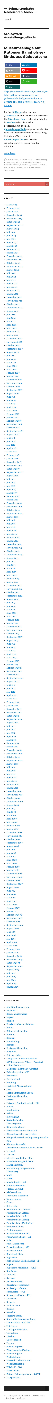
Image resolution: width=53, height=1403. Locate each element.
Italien (10, 1113)
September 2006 (15, 925)
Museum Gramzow (16, 1185)
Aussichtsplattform (15, 139)
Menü (8, 19)
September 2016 (14, 513)
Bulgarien (11, 1051)
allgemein (11, 1010)
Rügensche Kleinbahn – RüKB (21, 1268)
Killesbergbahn (14, 1123)
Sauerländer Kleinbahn (18, 1285)
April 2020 (12, 366)
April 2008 (12, 860)
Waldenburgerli (14, 1353)
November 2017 (14, 465)
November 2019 (14, 383)
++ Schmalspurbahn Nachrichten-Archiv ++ (21, 10)
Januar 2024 (12, 211)
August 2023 (13, 229)
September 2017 (14, 472)
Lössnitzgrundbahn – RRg (19, 1158)
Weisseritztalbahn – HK (18, 1360)
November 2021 (14, 301)
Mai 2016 (11, 527)
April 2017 (11, 489)
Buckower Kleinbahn (17, 1048)
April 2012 (11, 695)
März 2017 (12, 493)
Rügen (18, 112)
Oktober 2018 (13, 427)
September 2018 (14, 431)
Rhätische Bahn (14, 1250)
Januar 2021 (12, 335)
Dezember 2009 (14, 791)
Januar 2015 (12, 582)
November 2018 (14, 424)
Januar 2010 (12, 788)
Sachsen (11, 1278)
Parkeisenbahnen (15, 1226)
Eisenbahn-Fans (17, 119)
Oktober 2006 (13, 921)
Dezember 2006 (14, 915)
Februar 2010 (13, 784)
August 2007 (13, 887)
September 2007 (15, 884)
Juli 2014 (11, 602)
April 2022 (12, 283)
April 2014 (11, 613)
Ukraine (10, 1336)
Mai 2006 (11, 939)
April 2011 (11, 736)
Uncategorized (14, 1340)
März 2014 (12, 616)
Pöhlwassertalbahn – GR (19, 1237)
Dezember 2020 (14, 338)
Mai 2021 (11, 321)
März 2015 (12, 575)
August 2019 (13, 393)
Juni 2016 (11, 524)
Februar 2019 (13, 414)
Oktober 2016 (13, 510)
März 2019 (12, 410)
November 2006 (14, 918)
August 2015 (12, 558)
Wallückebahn (13, 1357)
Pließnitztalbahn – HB (17, 1233)
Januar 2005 (12, 987)
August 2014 (12, 599)
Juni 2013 (11, 647)
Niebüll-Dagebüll (15, 1189)
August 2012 (12, 681)
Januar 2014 (12, 623)
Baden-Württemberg (17, 1014)
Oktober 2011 (13, 716)
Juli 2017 (11, 479)
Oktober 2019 (13, 386)
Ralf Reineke (13, 160)
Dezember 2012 (14, 668)
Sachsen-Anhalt (15, 1281)
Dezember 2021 (14, 297)
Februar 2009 (13, 825)
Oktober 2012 (13, 674)
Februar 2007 (13, 908)
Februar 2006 (13, 949)
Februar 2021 (13, 331)
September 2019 (14, 390)
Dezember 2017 (14, 462)
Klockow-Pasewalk (16, 1144)
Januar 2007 (12, 911)
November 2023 (14, 218)
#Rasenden (10, 115)
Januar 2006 (12, 952)
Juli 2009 (11, 808)
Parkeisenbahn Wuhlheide (19, 1223)
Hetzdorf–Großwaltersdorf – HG (23, 1103)
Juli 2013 (11, 644)
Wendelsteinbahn (15, 1364)
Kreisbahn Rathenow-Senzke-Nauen (25, 1147)
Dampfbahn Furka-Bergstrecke (22, 1058)
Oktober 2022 (13, 263)
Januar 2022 (12, 294)
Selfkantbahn (13, 1305)
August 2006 (13, 928)
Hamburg (11, 1082)
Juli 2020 (11, 355)
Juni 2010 (11, 770)
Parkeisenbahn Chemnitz (19, 1209)
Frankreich (12, 1075)
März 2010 (12, 781)
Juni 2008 (11, 853)
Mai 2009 (11, 815)
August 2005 (13, 969)
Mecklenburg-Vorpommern (20, 1168)
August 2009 (13, 805)
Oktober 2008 (13, 839)
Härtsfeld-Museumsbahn (19, 1086)
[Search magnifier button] (47, 184)
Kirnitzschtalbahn (15, 1127)
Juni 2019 (11, 400)
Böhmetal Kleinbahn (17, 1031)
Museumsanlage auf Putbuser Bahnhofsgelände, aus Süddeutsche (25, 52)
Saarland (11, 1274)
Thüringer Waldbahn (17, 1329)
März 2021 (12, 328)
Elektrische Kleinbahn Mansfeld (22, 1069)
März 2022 (12, 287)
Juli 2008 (11, 849)
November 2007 (14, 877)
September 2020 (15, 349)
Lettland (11, 1151)
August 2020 (13, 352)
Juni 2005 (11, 976)
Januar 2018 (12, 458)
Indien (10, 1106)
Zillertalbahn (13, 1370)
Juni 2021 (11, 318)
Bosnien (11, 1038)
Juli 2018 (11, 438)
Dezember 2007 (14, 873)
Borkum (10, 1034)
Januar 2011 (12, 746)
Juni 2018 (11, 441)
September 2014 (14, 596)
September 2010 (14, 760)
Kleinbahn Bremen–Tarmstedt (22, 1130)
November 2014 (14, 589)
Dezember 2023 (14, 215)
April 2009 (12, 819)
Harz (9, 1089)
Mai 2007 (11, 897)
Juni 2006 (11, 935)
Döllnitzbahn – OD (16, 1065)
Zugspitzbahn (13, 1377)
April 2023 (12, 242)
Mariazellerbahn (15, 1165)
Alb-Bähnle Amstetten (18, 1007)
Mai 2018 (11, 445)
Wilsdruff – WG (14, 1367)
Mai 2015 (11, 568)
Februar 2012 (13, 702)
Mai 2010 (11, 774)
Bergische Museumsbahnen (20, 1024)
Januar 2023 (12, 253)
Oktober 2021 (13, 304)
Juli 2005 (11, 973)
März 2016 (12, 534)
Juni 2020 (11, 359)
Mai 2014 (11, 609)
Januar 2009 (12, 829)
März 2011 (11, 740)
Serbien (10, 1309)
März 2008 (12, 863)
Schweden (12, 1298)
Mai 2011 (11, 733)
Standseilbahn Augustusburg (21, 1319)
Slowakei (11, 1312)
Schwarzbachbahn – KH (18, 1295)
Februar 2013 (13, 661)
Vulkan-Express (14, 1346)
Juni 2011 (11, 729)
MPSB (9, 1178)
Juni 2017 (11, 482)
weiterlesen (9, 153)
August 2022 (13, 270)
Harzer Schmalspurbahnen (20, 1093)
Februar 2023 (13, 249)
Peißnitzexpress (14, 1230)
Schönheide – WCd (16, 1292)
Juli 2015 (11, 561)
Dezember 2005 (14, 956)
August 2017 (12, 475)
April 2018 (11, 448)
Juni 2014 (11, 606)
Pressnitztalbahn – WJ (18, 1247)
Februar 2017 (13, 496)
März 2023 (12, 246)
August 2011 (12, 722)
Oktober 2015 (13, 551)
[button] (12, 65)
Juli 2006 (11, 932)
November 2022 (14, 259)
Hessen (10, 1099)
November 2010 (14, 753)
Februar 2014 (13, 620)
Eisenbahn (42, 165)
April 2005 (12, 983)
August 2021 (12, 311)
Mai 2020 (11, 362)
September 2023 (15, 225)
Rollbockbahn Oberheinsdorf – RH (23, 1261)
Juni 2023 (11, 235)
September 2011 (14, 719)
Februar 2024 (13, 208)
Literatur (11, 1154)
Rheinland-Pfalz (15, 1254)
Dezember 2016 (14, 503)
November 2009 (14, 795)
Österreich (12, 1206)
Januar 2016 (12, 541)
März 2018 (12, 451)
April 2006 (12, 942)
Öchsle (10, 1202)
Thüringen (12, 1326)
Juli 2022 (11, 273)
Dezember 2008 (14, 832)
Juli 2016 (11, 520)
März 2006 (12, 945)
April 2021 (11, 325)
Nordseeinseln (14, 1199)
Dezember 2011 (14, 709)
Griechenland (13, 1079)
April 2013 (11, 654)
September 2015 (14, 554)
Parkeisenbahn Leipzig (18, 1219)
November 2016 (14, 506)
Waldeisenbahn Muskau (18, 1350)
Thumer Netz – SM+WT (18, 1322)
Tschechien (12, 1333)
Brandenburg (13, 1041)
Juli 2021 (11, 314)
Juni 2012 (11, 688)
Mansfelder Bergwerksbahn (20, 1161)
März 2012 (12, 698)
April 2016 (11, 530)
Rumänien (12, 1271)
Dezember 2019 (14, 379)
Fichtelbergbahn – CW (18, 1072)
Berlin (9, 1027)
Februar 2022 (13, 290)
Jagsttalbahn (13, 1117)
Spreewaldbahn (14, 1316)
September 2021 (14, 307)
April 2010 (11, 777)
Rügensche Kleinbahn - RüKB (28, 162)
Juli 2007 (11, 891)
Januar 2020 (12, 376)
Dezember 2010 (14, 750)
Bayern (10, 1017)
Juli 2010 (11, 767)
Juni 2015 (11, 565)
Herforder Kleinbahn (17, 1096)
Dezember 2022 (14, 256)
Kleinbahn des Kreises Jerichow (22, 1134)
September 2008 (15, 843)
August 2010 (12, 764)
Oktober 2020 (13, 345)
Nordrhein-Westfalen (17, 1195)
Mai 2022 (11, 280)
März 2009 (12, 822)
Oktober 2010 (13, 757)
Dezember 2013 (14, 626)
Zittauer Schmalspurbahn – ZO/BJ (23, 1374)
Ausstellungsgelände (16, 129)
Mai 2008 (11, 856)
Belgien (10, 1021)
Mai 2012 (11, 692)
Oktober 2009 (13, 798)
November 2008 (14, 836)
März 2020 (12, 369)
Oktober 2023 (13, 222)
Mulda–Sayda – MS (16, 1182)
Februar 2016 (13, 537)
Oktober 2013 (13, 633)
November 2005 (14, 959)
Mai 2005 (11, 980)
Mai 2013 (11, 650)
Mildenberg (12, 1171)
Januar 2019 (12, 417)
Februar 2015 (13, 578)
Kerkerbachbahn (15, 1120)
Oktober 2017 (13, 469)
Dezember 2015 (14, 544)
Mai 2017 (11, 486)
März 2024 (12, 204)
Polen (9, 1240)
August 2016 (13, 517)
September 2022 (15, 266)
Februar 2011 (13, 743)
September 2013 (14, 637)
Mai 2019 (11, 403)
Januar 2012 (12, 705)
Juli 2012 (11, 685)
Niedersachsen (14, 1192)
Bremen (10, 1045)
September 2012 (14, 678)
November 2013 (14, 630)
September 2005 (15, 966)
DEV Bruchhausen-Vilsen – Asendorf (25, 1062)
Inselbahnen (13, 1110)
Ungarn (10, 1343)
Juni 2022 (11, 277)
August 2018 (12, 434)
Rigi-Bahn (12, 1257)
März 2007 (12, 904)
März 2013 (12, 657)
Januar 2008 (12, 870)
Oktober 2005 (13, 963)
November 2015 (14, 548)
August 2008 (13, 846)
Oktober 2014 (13, 592)
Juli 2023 (11, 232)
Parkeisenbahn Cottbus (18, 1213)
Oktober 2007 (13, 880)
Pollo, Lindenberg (15, 1244)
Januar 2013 (12, 664)
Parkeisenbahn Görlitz (17, 1216)
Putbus (11, 122)
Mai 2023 (11, 239)
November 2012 (14, 671)
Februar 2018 (13, 455)
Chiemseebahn (14, 1055)
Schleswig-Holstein (16, 1288)
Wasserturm (21, 167)
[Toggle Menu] (46, 1388)
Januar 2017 (12, 499)
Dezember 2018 (14, 421)
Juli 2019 (11, 397)
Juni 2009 (11, 812)
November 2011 (14, 712)
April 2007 (12, 901)
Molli (9, 1175)
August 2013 (12, 640)
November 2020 (14, 342)
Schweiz (11, 1302)
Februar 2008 (13, 867)
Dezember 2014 (14, 585)
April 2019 (11, 407)
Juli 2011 (10, 726)
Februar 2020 (13, 373)
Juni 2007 (11, 894)
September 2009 (15, 801)
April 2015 (11, 572)
